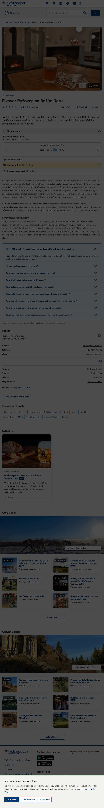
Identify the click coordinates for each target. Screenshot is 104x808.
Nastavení (45, 799)
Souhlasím (11, 799)
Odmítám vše (28, 799)
